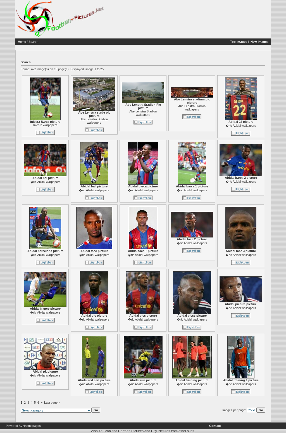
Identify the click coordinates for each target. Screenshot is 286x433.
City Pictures (160, 431)
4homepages (32, 425)
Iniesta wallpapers (45, 125)
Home (22, 41)
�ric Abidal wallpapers (241, 125)
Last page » (52, 402)
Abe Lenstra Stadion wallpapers (94, 120)
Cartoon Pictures (131, 431)
